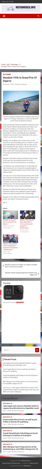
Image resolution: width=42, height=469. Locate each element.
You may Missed (10, 398)
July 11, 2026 (7, 410)
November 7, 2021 (8, 84)
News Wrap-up (7, 403)
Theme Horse (33, 463)
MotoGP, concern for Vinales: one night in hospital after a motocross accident (21, 266)
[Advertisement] (21, 40)
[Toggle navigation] (4, 16)
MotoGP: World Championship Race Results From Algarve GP (21, 274)
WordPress (27, 466)
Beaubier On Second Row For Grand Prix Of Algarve (9, 222)
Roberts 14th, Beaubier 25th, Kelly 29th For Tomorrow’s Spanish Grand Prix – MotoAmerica (27, 224)
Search (37, 350)
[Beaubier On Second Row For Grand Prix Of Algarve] (10, 214)
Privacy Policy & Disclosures (11, 463)
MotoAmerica (25, 461)
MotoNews (7, 74)
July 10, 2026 (7, 438)
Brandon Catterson (21, 84)
